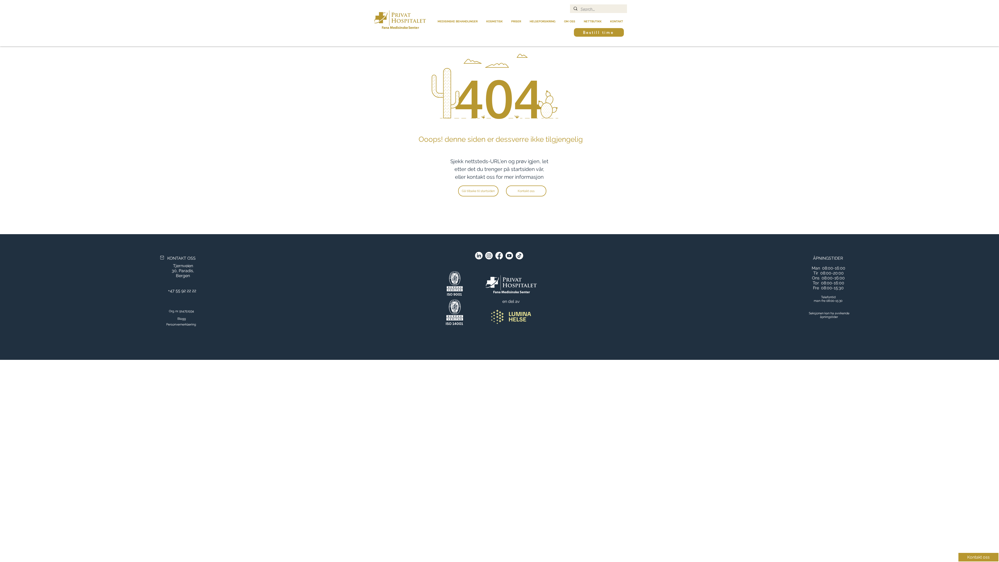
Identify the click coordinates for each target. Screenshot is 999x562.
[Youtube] (509, 255)
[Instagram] (489, 255)
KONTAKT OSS (181, 258)
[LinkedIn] (479, 255)
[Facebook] (499, 255)
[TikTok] (519, 255)
